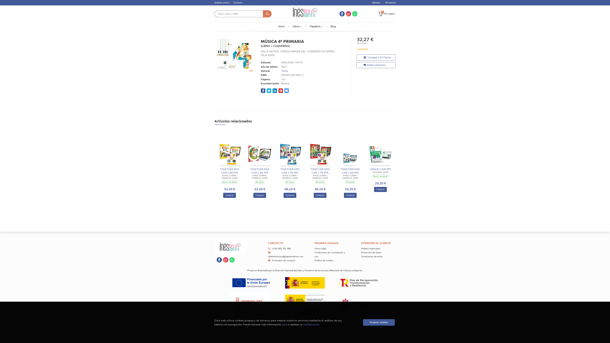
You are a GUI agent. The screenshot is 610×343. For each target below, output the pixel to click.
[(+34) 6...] (354, 14)
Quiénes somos (221, 2)
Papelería (315, 26)
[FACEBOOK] (342, 14)
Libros (296, 26)
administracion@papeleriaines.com (285, 256)
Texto (284, 71)
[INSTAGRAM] (348, 14)
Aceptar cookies (379, 322)
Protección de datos (371, 252)
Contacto (237, 2)
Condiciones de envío (372, 256)
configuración (311, 324)
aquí (284, 324)
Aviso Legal (320, 248)
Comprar (229, 195)
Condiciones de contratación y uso (330, 254)
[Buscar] (267, 13)
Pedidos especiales (370, 248)
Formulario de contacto (283, 260)
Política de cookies (324, 260)
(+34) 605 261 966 (281, 248)
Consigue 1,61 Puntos (379, 57)
